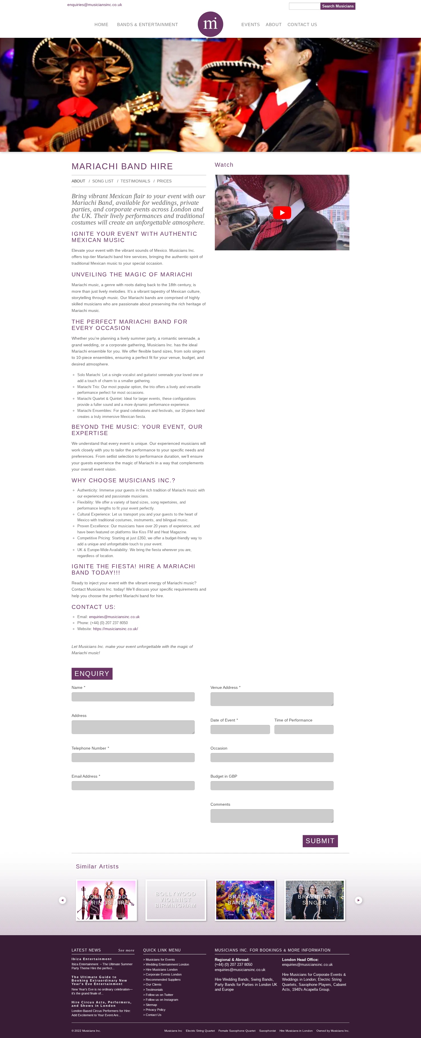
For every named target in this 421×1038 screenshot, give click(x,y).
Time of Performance (293, 720)
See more (126, 950)
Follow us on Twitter (159, 994)
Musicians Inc (173, 1030)
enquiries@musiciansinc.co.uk (94, 4)
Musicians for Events (160, 959)
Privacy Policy (156, 1009)
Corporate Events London (164, 974)
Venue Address (225, 687)
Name (78, 687)
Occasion (218, 748)
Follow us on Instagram (162, 999)
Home (102, 24)
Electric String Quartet (200, 1030)
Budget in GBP (223, 776)
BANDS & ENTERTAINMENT (147, 24)
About (274, 24)
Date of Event (224, 720)
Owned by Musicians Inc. (332, 1030)
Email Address (86, 776)
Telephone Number (90, 748)
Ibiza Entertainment (92, 959)
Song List (103, 181)
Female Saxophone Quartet (237, 1030)
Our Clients (154, 984)
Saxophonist (267, 1030)
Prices (164, 181)
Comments (220, 804)
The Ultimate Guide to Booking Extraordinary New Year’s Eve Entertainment (99, 980)
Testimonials (135, 181)
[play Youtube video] (282, 212)
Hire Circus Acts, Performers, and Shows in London (102, 1003)
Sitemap (151, 1004)
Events (250, 24)
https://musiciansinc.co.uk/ (115, 629)
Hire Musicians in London (296, 1030)
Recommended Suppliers (163, 979)
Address (79, 715)
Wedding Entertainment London (167, 964)
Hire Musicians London (162, 969)
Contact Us (303, 24)
